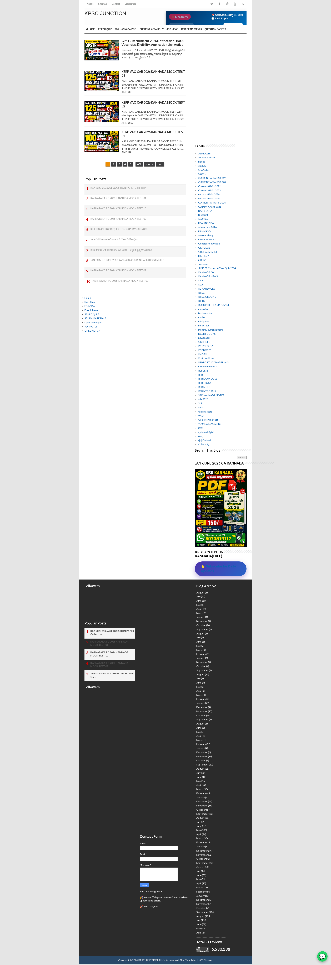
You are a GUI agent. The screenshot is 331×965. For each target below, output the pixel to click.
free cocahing (205, 235)
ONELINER (204, 341)
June (199, 600)
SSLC (201, 407)
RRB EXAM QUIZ (207, 378)
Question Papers (207, 366)
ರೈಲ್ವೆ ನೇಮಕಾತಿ (204, 440)
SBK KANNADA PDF (125, 29)
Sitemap (102, 4)
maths (201, 317)
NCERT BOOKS (207, 333)
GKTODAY (204, 247)
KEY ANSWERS (206, 288)
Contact (116, 4)
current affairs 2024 (209, 194)
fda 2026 (203, 218)
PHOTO (202, 354)
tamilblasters (205, 411)
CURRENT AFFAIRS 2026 (212, 202)
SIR (200, 403)
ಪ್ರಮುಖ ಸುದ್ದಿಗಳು (206, 432)
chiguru (202, 165)
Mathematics (205, 313)
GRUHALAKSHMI (208, 251)
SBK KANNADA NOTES (211, 395)
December (202, 707)
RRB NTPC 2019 (207, 391)
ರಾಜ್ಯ (200, 436)
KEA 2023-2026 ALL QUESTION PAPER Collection (118, 187)
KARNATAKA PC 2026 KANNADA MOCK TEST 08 (118, 270)
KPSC (201, 292)
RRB (200, 374)
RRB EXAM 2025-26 (191, 29)
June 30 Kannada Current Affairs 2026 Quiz (114, 239)
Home (91, 29)
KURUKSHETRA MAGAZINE (214, 305)
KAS (200, 280)
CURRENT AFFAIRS (150, 29)
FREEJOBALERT (207, 239)
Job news (203, 264)
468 (139, 164)
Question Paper (93, 322)
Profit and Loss (206, 358)
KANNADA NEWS (208, 276)
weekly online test (208, 419)
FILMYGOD (204, 231)
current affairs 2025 (209, 198)
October (201, 625)
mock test (203, 325)
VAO (201, 415)
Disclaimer (130, 4)
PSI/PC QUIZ (105, 29)
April (198, 608)
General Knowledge (209, 243)
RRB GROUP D (206, 382)
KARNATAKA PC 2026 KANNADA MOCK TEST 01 (118, 198)
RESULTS (203, 370)
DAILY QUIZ (205, 210)
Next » (149, 164)
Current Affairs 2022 (209, 186)
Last (160, 164)
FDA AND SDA (206, 223)
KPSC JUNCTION (148, 960)
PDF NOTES (91, 326)
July (198, 596)
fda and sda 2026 (207, 227)
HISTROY (203, 255)
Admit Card (204, 153)
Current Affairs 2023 (209, 190)
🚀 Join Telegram (149, 906)
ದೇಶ (200, 427)
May (198, 604)
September (202, 629)
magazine (203, 309)
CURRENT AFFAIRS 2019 (212, 177)
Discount (203, 214)
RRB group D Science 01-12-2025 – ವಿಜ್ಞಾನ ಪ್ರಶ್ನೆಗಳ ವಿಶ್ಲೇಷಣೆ (121, 249)
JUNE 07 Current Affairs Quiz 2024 (217, 268)
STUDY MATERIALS (95, 318)
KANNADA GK (206, 272)
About (90, 4)
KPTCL (202, 300)
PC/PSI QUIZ (205, 346)
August (200, 592)
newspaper (204, 337)
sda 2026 (203, 399)
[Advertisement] (135, 368)
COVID (202, 173)
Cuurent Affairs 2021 (209, 206)
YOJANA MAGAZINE (209, 423)
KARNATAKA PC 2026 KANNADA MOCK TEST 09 (118, 218)
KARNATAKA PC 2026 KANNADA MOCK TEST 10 (118, 208)
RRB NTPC (204, 386)
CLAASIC (203, 169)
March (199, 613)
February (201, 654)
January (200, 616)
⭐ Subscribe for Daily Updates (218, 569)
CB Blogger (206, 960)
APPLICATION (206, 157)
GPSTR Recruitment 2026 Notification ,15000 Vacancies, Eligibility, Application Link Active (153, 42)
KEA (200, 284)
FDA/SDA (89, 306)
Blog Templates (188, 960)
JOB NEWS (172, 29)
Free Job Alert (92, 310)
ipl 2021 (202, 259)
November (202, 621)
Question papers (215, 29)
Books (201, 161)
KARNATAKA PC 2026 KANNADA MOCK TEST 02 (120, 280)
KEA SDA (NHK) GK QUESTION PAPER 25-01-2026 (118, 229)
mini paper (203, 321)
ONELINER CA (92, 330)
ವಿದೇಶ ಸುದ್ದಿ (203, 444)
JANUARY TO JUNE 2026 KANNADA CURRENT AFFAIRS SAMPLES (127, 260)
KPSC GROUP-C (207, 296)
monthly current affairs (210, 329)
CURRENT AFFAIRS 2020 (212, 182)
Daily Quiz (89, 301)
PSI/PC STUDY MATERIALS (213, 362)
